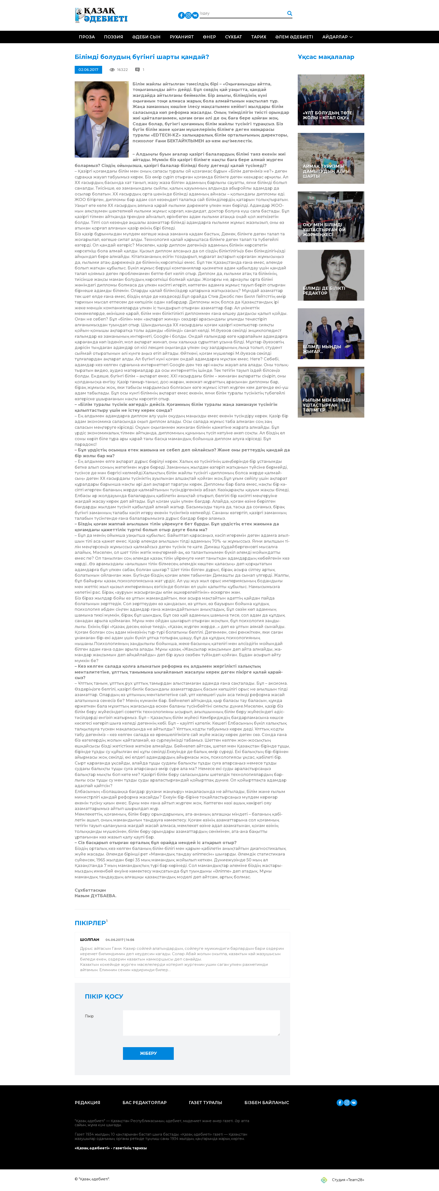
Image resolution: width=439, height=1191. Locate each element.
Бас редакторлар (144, 1102)
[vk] (195, 15)
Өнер (209, 37)
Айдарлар (335, 37)
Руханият (182, 37)
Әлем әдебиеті (294, 37)
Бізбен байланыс (266, 1102)
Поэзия (113, 37)
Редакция (87, 1102)
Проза (87, 37)
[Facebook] (181, 15)
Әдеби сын (146, 37)
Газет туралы (205, 1102)
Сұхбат (233, 37)
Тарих (258, 37)
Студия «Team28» (347, 1180)
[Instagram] (188, 15)
